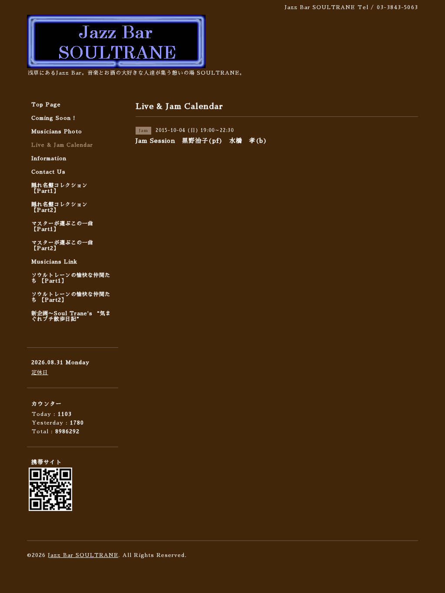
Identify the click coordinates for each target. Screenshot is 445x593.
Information (48, 158)
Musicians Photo (56, 131)
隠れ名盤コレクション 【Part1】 (59, 188)
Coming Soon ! (53, 118)
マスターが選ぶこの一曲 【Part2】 (62, 245)
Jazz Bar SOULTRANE (83, 555)
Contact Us (48, 172)
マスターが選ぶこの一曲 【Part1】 (62, 226)
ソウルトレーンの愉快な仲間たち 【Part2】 (70, 297)
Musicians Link (54, 261)
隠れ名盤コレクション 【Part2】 (59, 207)
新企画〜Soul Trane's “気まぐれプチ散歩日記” (71, 316)
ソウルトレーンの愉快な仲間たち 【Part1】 (70, 278)
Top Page (46, 104)
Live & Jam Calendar (62, 145)
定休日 (39, 372)
